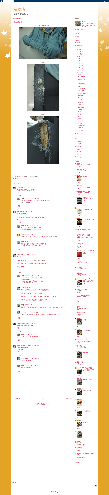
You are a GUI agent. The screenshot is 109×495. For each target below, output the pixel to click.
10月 (79, 54)
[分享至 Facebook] (35, 176)
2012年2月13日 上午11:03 (32, 198)
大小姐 (77, 144)
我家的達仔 (80, 389)
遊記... (84, 432)
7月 (79, 61)
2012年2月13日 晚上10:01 (34, 312)
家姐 (76, 154)
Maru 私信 (79, 267)
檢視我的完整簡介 (80, 29)
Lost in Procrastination (83, 229)
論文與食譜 (85, 176)
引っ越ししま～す (81, 290)
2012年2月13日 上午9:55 (25, 187)
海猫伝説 (79, 185)
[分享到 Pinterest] (37, 176)
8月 (79, 58)
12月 (79, 49)
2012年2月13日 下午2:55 (31, 234)
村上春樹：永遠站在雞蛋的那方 (84, 341)
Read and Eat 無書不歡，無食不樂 (85, 454)
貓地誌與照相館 (81, 312)
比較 (79, 86)
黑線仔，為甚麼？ (87, 411)
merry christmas (87, 330)
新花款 (80, 123)
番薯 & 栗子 (80, 362)
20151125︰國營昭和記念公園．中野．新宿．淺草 (88, 282)
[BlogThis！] (32, 176)
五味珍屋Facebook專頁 (82, 262)
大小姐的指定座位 (83, 93)
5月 (79, 65)
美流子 (78, 163)
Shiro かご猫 (80, 169)
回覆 (18, 192)
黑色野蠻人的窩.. (81, 445)
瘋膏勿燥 (79, 442)
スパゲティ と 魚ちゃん (83, 410)
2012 (78, 47)
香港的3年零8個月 (81, 274)
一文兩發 (77, 141)
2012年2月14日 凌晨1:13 (31, 365)
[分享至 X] (34, 176)
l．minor (79, 431)
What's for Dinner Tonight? (84, 191)
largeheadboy (21, 345)
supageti (19, 323)
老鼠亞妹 (80, 114)
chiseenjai (20, 254)
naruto (19, 211)
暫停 (78, 363)
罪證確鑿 (80, 128)
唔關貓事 (77, 36)
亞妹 (76, 149)
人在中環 (79, 345)
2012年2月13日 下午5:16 (28, 323)
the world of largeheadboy (84, 279)
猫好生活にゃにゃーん (83, 289)
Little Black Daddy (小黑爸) (84, 368)
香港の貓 (79, 420)
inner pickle (80, 243)
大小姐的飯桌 (81, 109)
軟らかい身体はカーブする (83, 164)
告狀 (79, 116)
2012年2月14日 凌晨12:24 (32, 358)
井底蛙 (78, 450)
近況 (79, 74)
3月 (79, 70)
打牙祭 (78, 307)
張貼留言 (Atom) (45, 404)
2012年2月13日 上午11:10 (32, 275)
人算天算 (79, 218)
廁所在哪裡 (81, 90)
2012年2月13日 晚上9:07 (31, 334)
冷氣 (78, 230)
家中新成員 (85, 352)
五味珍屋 (79, 261)
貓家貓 (20, 9)
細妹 (76, 157)
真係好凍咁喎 (81, 77)
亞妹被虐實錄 (81, 125)
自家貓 (19, 178)
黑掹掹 (80, 81)
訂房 (78, 302)
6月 (79, 63)
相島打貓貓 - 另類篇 (87, 379)
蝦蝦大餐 (80, 102)
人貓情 (84, 320)
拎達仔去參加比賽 (87, 390)
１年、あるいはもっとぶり (83, 187)
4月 (79, 68)
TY (17, 187)
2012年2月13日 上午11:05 (32, 225)
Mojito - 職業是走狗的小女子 (84, 295)
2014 (78, 42)
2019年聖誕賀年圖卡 (88, 209)
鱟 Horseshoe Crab (81, 308)
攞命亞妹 (80, 97)
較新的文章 (17, 399)
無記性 (80, 111)
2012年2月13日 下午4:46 (33, 287)
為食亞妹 (80, 121)
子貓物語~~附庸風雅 (82, 197)
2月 (79, 72)
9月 (79, 56)
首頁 (43, 399)
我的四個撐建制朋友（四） (83, 347)
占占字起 (79, 273)
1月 (79, 130)
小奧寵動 (79, 447)
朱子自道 (79, 378)
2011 (78, 133)
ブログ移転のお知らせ (82, 268)
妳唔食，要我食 (82, 79)
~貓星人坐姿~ (80, 314)
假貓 (79, 118)
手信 (84, 401)
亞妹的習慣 (81, 107)
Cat (22, 198)
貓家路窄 (79, 318)
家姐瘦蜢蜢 (81, 95)
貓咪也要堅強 (81, 84)
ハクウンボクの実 (81, 170)
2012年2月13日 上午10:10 (28, 211)
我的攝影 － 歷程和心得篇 (83, 296)
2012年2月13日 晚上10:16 (32, 345)
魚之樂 (78, 175)
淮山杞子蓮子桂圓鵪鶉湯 (83, 193)
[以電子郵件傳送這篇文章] (31, 176)
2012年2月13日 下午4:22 (31, 241)
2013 (78, 45)
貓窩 (78, 301)
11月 (79, 51)
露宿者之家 (85, 422)
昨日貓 (80, 100)
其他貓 (77, 151)
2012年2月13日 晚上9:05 (31, 305)
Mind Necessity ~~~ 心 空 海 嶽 (85, 250)
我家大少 (79, 399)
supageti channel (82, 339)
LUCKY (79, 208)
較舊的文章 (69, 399)
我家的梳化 (81, 104)
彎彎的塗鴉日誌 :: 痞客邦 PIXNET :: (83, 235)
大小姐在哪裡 (81, 88)
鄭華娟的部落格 (81, 457)
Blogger (57, 492)
